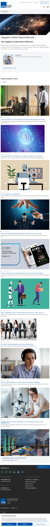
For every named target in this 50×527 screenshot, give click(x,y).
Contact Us (14, 507)
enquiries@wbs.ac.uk (5, 479)
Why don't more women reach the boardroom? (17, 344)
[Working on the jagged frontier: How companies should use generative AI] (25, 403)
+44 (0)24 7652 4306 (5, 481)
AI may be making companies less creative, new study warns (21, 156)
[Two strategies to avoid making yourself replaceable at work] (25, 100)
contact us (16, 460)
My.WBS (36, 2)
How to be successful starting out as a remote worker (20, 382)
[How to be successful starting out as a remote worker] (25, 363)
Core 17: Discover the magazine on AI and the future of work (22, 273)
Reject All (25, 524)
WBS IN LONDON (44, 2)
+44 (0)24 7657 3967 (5, 489)
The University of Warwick (25, 2)
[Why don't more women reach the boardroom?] (19, 329)
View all (5, 81)
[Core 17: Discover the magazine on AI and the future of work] (25, 254)
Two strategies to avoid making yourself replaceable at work (23, 119)
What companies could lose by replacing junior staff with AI (22, 312)
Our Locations (5, 507)
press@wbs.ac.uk (5, 488)
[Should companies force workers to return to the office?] (25, 214)
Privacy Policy (29, 483)
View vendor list (38, 520)
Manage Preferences (40, 524)
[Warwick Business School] (6, 5)
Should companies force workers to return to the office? (21, 233)
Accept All (9, 524)
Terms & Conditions (30, 481)
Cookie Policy (45, 520)
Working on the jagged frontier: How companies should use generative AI (22, 422)
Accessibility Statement (31, 479)
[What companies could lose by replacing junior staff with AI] (25, 294)
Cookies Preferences (30, 488)
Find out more (7, 68)
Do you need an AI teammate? (11, 194)
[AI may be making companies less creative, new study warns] (23, 138)
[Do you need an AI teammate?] (25, 175)
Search (44, 7)
